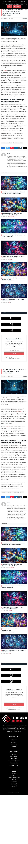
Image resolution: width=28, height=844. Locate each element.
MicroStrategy (19, 411)
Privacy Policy (12, 358)
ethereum (4, 492)
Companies (25, 18)
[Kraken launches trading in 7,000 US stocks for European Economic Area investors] (14, 226)
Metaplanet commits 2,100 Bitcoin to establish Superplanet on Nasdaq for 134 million (12, 214)
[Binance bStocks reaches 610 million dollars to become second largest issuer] (14, 269)
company (5, 70)
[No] (26, 4)
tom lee (22, 492)
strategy (8, 426)
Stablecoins (15, 142)
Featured (10, 142)
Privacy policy (17, 6)
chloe (3, 376)
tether (21, 142)
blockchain (4, 142)
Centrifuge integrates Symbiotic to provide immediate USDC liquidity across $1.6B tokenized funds (13, 192)
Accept (9, 6)
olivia (3, 18)
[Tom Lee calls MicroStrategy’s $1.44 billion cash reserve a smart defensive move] (14, 387)
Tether (2, 45)
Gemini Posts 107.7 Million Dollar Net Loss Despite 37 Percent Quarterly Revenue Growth (13, 257)
